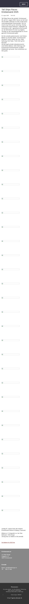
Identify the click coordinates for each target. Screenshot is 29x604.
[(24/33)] (10, 389)
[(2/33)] (10, 77)
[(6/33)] (10, 134)
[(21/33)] (10, 346)
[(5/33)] (10, 120)
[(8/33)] (10, 162)
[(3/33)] (10, 91)
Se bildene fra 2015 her (8, 542)
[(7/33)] (10, 148)
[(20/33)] (10, 332)
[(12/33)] (10, 219)
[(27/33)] (10, 431)
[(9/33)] (10, 176)
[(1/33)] (10, 63)
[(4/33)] (10, 106)
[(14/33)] (10, 247)
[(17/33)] (10, 290)
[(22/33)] (10, 361)
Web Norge (20, 591)
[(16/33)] (10, 276)
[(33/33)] (10, 516)
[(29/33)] (10, 460)
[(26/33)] (10, 417)
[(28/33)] (10, 446)
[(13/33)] (10, 233)
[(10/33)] (10, 191)
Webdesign (8, 591)
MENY (24, 4)
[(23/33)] (10, 375)
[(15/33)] (10, 261)
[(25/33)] (10, 403)
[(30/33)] (10, 474)
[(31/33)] (10, 488)
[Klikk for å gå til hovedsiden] (7, 4)
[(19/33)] (10, 318)
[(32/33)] (10, 502)
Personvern (14, 587)
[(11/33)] (10, 205)
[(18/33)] (10, 304)
